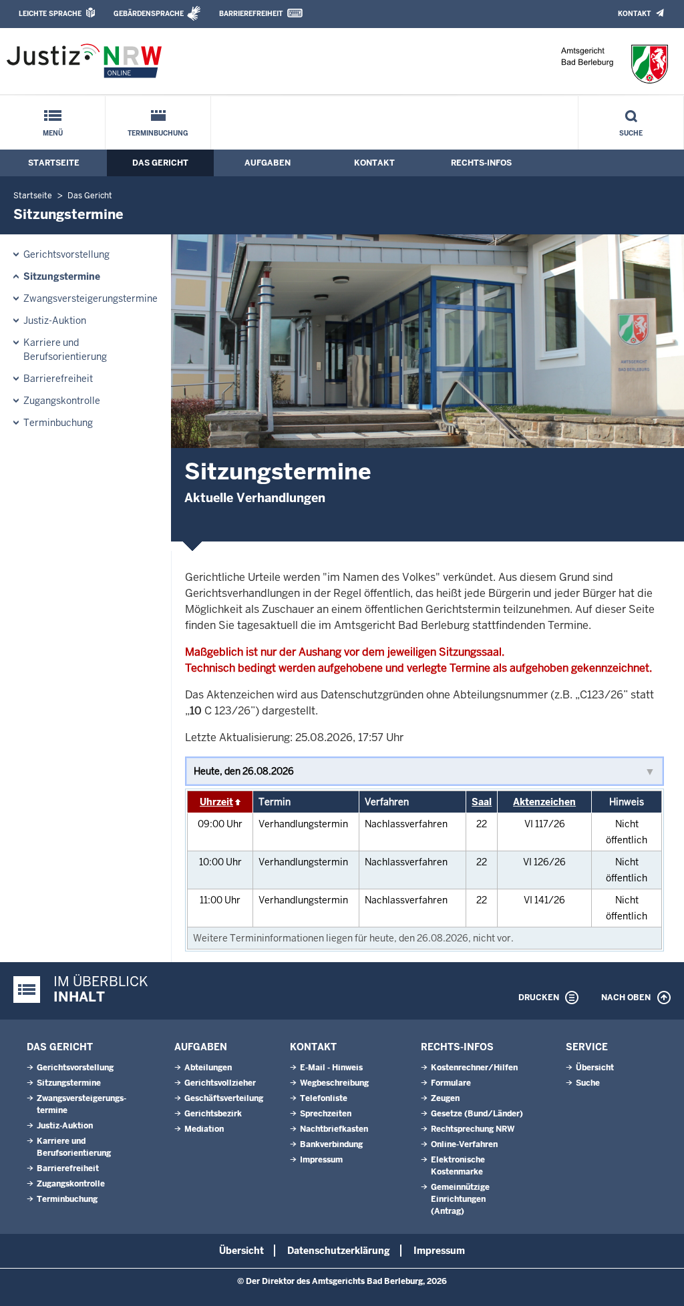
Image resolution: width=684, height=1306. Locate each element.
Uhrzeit (216, 802)
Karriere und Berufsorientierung (65, 350)
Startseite (53, 163)
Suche (631, 133)
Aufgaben (267, 163)
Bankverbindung (331, 1144)
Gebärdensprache (149, 13)
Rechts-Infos (481, 163)
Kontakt (634, 13)
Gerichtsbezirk (213, 1113)
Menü (53, 133)
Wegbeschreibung (334, 1083)
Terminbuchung (158, 133)
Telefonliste (323, 1098)
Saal (482, 802)
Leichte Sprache (50, 13)
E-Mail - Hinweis (331, 1067)
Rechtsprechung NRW (472, 1129)
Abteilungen (208, 1067)
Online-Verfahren (464, 1144)
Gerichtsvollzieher (220, 1083)
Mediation (204, 1129)
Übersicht (595, 1067)
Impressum (321, 1159)
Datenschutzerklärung (338, 1251)
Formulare (451, 1083)
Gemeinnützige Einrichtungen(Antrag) (460, 1199)
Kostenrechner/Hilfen (474, 1067)
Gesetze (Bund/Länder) (477, 1113)
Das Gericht (160, 163)
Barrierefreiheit (251, 13)
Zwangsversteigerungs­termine (90, 298)
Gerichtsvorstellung (66, 254)
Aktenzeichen (544, 802)
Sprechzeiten (325, 1113)
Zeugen (445, 1098)
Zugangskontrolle (61, 401)
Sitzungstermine (61, 276)
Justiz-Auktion (54, 320)
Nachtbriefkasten (334, 1129)
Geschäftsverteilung (223, 1098)
